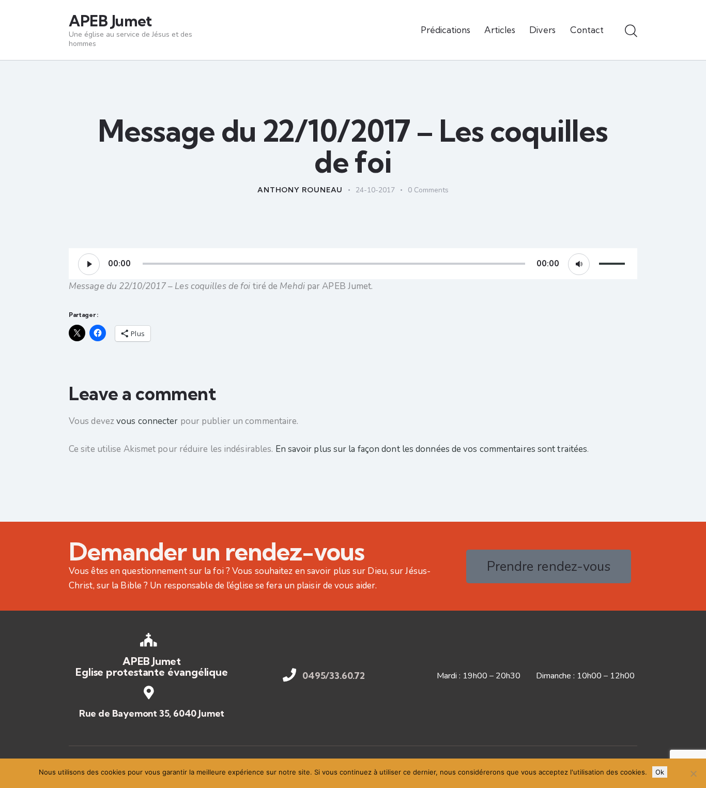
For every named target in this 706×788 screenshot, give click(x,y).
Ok (659, 772)
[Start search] (631, 31)
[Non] (693, 773)
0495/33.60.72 (333, 675)
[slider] (613, 262)
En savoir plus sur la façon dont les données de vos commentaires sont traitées (431, 449)
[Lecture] (89, 264)
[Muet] (579, 264)
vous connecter (147, 421)
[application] (353, 263)
